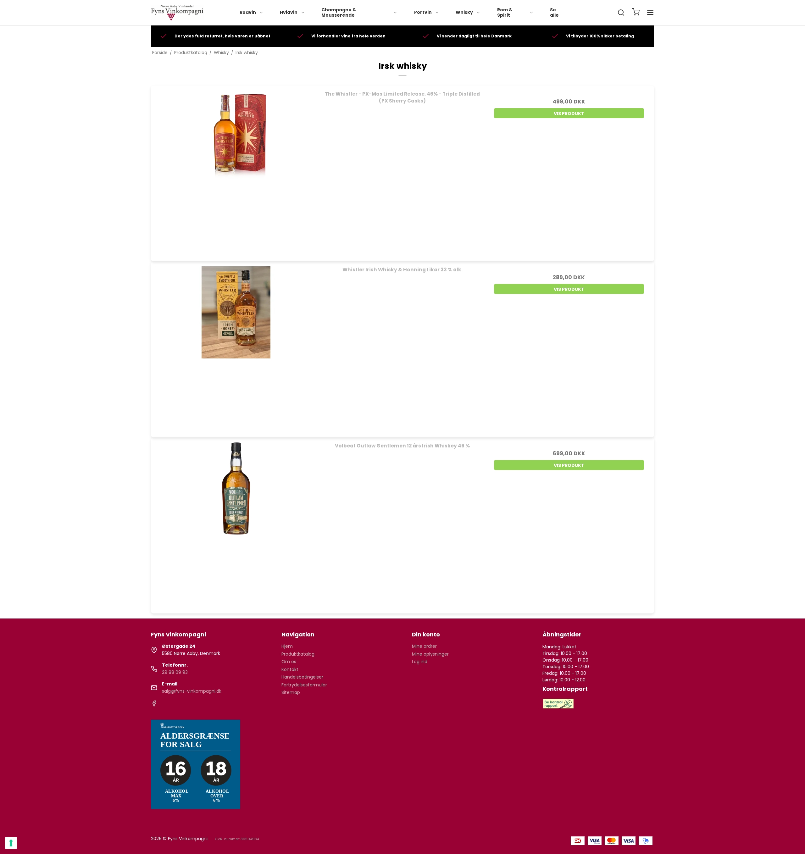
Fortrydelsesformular (304, 685)
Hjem (287, 646)
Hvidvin (288, 12)
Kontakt (289, 669)
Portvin (423, 12)
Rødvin (248, 12)
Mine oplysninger (430, 654)
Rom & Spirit (505, 13)
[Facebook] (154, 705)
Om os (288, 661)
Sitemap (290, 692)
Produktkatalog (297, 654)
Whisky (464, 12)
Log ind (419, 661)
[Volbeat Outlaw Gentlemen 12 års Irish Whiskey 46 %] (236, 522)
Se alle (554, 13)
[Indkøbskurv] (636, 12)
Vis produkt (569, 113)
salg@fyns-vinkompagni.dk (191, 691)
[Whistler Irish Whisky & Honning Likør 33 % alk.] (236, 346)
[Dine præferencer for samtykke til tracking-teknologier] (11, 843)
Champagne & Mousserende (338, 13)
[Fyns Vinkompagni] (177, 12)
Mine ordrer (424, 646)
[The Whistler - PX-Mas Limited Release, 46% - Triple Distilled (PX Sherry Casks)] (236, 171)
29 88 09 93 (175, 672)
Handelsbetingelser (302, 677)
